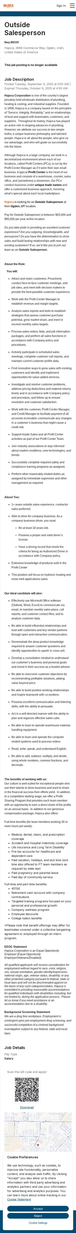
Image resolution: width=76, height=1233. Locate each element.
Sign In (61, 5)
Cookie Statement (19, 1199)
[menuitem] (8, 6)
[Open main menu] (72, 5)
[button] (38, 1146)
